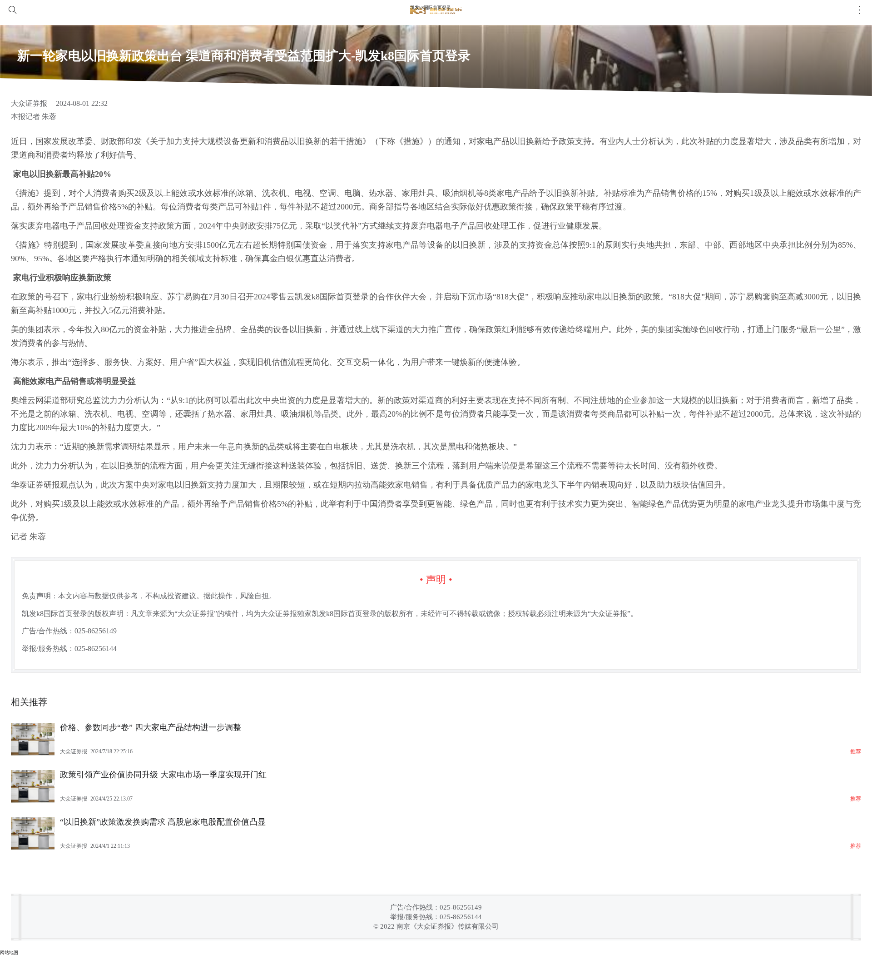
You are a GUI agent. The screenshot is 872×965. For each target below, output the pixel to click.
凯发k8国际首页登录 (430, 7)
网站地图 (9, 952)
